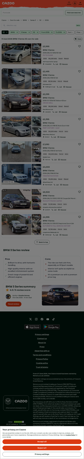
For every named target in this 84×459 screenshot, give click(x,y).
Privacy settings (42, 454)
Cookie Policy (70, 435)
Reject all (42, 448)
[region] (42, 442)
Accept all (42, 442)
